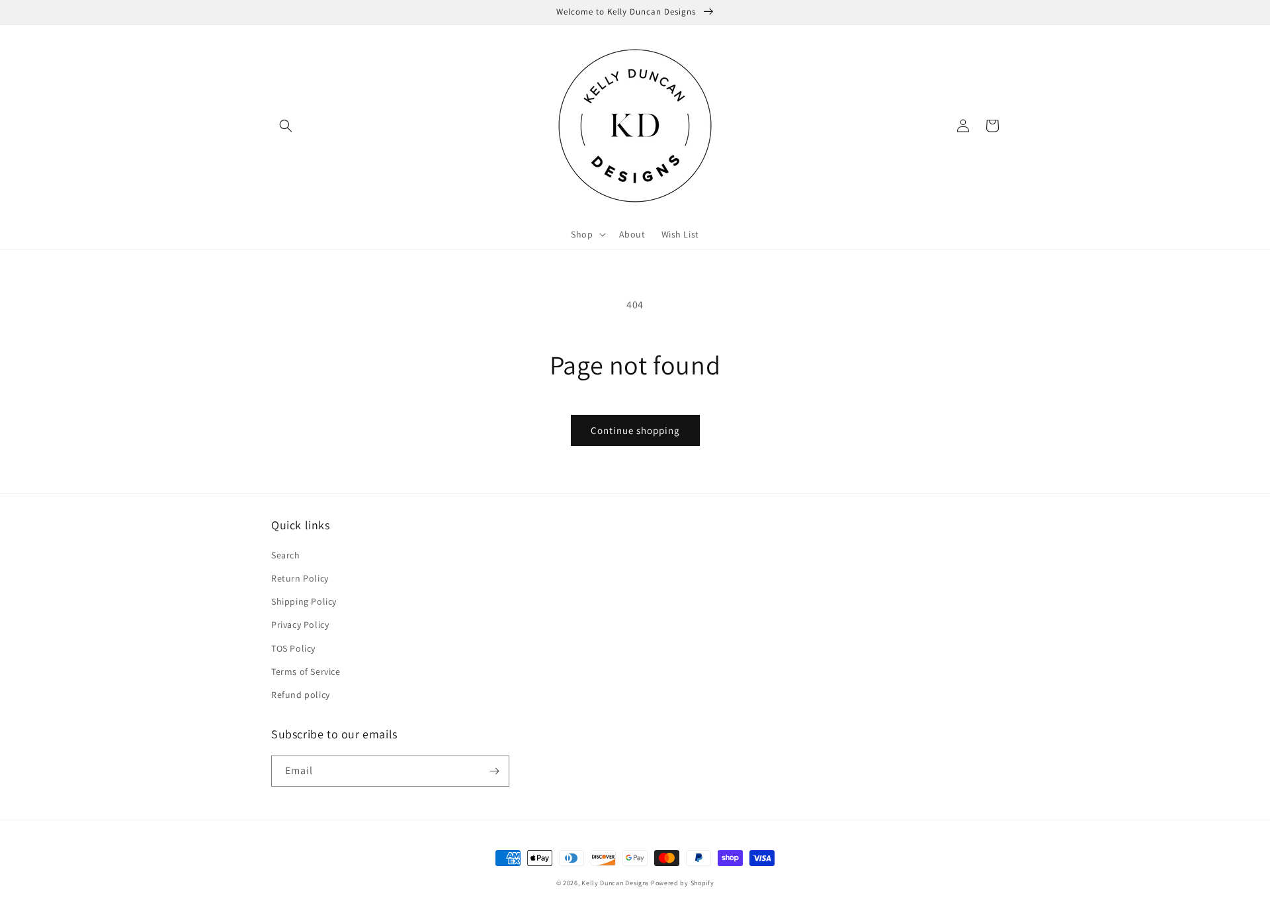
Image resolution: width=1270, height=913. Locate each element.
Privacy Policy (300, 624)
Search (285, 555)
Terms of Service (306, 671)
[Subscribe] (494, 771)
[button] (285, 125)
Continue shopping (635, 430)
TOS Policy (293, 648)
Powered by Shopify (682, 883)
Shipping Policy (304, 601)
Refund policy (300, 695)
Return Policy (300, 578)
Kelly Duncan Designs (615, 883)
